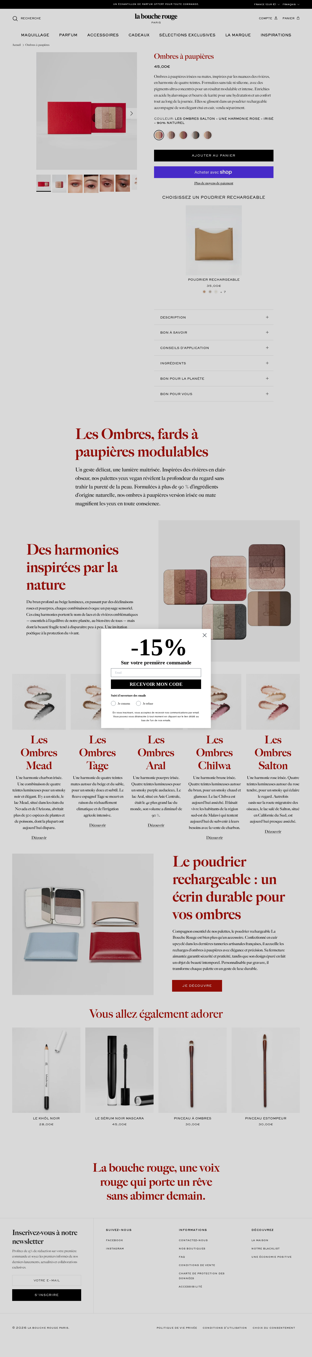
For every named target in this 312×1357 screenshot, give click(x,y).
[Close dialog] (204, 635)
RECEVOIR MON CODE (156, 684)
